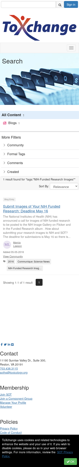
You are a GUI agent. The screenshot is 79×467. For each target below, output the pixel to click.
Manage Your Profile (13, 403)
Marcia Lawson (17, 244)
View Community (13, 256)
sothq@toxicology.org (14, 372)
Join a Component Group (16, 398)
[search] (60, 4)
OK (71, 462)
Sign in (71, 4)
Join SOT (6, 394)
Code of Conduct (11, 432)
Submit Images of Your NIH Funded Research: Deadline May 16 (31, 208)
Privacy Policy (9, 428)
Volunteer (6, 407)
